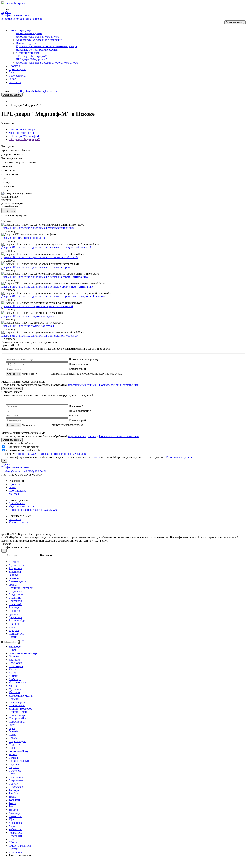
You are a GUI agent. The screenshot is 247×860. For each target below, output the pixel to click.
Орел (12, 728)
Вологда (14, 607)
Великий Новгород (21, 587)
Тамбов (13, 793)
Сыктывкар (16, 786)
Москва (13, 685)
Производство (17, 490)
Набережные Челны (21, 695)
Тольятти (14, 799)
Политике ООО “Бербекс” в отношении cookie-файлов (52, 453)
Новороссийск (18, 718)
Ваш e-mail (75, 415)
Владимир (15, 597)
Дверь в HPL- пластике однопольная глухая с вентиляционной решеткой (46, 247)
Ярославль (15, 852)
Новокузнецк (17, 715)
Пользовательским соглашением (119, 384)
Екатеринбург (17, 620)
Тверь (12, 796)
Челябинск (15, 832)
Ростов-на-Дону (18, 751)
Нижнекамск (17, 705)
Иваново (14, 623)
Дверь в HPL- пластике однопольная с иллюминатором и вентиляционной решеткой (54, 296)
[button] (6, 23)
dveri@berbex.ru (32, 18)
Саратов (14, 767)
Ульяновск (15, 816)
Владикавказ (16, 594)
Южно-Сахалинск (20, 845)
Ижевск (13, 627)
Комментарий (77, 368)
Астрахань (15, 568)
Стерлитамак (17, 780)
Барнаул (13, 574)
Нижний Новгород (20, 708)
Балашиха (15, 571)
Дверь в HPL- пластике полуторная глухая (27, 316)
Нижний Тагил (18, 711)
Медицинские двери (21, 132)
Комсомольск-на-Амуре (23, 653)
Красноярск (16, 666)
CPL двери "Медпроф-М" (24, 136)
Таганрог (14, 790)
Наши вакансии (18, 522)
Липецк (13, 675)
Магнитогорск (18, 682)
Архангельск (17, 565)
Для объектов (17, 503)
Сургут (13, 783)
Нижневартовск (18, 702)
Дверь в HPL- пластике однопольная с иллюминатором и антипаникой (45, 276)
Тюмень (13, 809)
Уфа (11, 819)
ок (4, 460)
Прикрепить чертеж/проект (66, 424)
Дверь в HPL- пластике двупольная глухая (27, 325)
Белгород (14, 578)
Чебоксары (15, 829)
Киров (13, 649)
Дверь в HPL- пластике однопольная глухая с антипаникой (37, 227)
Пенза (12, 734)
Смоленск (15, 770)
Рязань (13, 754)
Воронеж (14, 610)
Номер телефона (79, 364)
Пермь (13, 737)
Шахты (13, 842)
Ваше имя (76, 406)
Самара (13, 757)
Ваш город (46, 555)
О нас (12, 487)
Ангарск (14, 561)
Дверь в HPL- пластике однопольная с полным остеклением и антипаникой (48, 286)
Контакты (15, 519)
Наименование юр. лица (84, 359)
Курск (12, 672)
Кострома (14, 659)
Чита (12, 839)
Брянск (13, 584)
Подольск (15, 744)
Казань (13, 636)
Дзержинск (15, 617)
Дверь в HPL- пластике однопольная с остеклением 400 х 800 (39, 335)
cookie (96, 457)
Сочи (12, 773)
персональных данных (82, 384)
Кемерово (15, 646)
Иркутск (14, 630)
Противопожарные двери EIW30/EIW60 (33, 509)
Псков (12, 747)
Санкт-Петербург (19, 760)
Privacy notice (10, 642)
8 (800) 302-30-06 (12, 18)
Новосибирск (17, 721)
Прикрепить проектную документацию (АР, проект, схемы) (86, 373)
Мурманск (15, 689)
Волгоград (15, 600)
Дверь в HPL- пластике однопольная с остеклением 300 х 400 (39, 257)
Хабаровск (15, 822)
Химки (13, 826)
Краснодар (15, 662)
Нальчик (14, 698)
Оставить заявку (235, 22)
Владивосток (17, 591)
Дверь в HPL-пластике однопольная (23, 237)
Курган (13, 669)
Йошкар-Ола (16, 633)
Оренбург (15, 731)
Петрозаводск (17, 741)
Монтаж (14, 493)
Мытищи (14, 692)
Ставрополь (16, 777)
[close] (2, 642)
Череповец (15, 835)
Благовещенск (17, 581)
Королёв (14, 656)
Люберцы (15, 679)
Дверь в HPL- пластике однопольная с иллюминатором (35, 267)
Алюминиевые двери (22, 129)
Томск (12, 803)
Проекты (14, 484)
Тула (11, 806)
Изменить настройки (179, 457)
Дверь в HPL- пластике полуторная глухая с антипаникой (37, 306)
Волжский (15, 604)
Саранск (14, 764)
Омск (12, 724)
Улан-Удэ (14, 813)
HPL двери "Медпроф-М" (24, 139)
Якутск (13, 848)
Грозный (14, 614)
